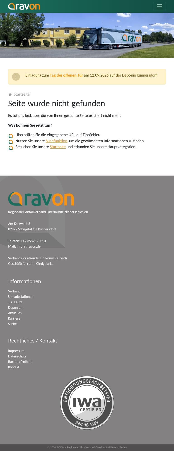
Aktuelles (15, 313)
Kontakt (13, 367)
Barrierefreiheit (19, 362)
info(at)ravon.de (29, 246)
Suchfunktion (56, 141)
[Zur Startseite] (24, 6)
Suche (12, 324)
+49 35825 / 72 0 (33, 241)
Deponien (15, 308)
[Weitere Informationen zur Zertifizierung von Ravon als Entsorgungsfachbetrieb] (87, 403)
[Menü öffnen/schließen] (159, 6)
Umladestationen (20, 297)
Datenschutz (17, 356)
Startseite (22, 94)
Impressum (16, 351)
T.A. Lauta (15, 302)
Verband (14, 291)
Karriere (14, 319)
